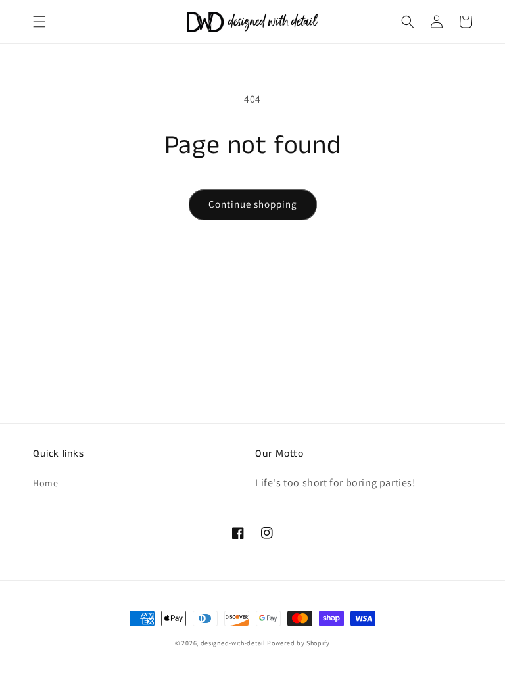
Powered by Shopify (298, 643)
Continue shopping (252, 204)
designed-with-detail (233, 643)
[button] (39, 21)
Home (45, 483)
